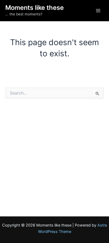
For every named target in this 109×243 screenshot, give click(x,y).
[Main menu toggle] (98, 10)
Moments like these (34, 7)
